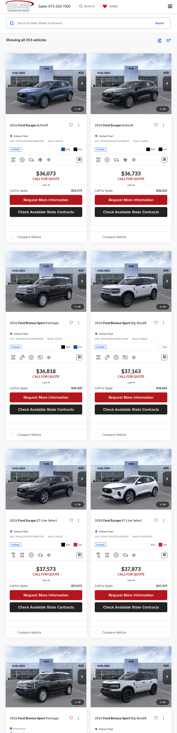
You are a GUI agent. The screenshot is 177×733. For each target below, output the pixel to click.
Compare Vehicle (29, 237)
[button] (82, 83)
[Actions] (78, 125)
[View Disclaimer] (49, 159)
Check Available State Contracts (46, 212)
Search (159, 23)
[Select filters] (159, 40)
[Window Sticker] (79, 160)
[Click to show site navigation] (170, 6)
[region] (46, 190)
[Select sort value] (167, 40)
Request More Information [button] (46, 199)
